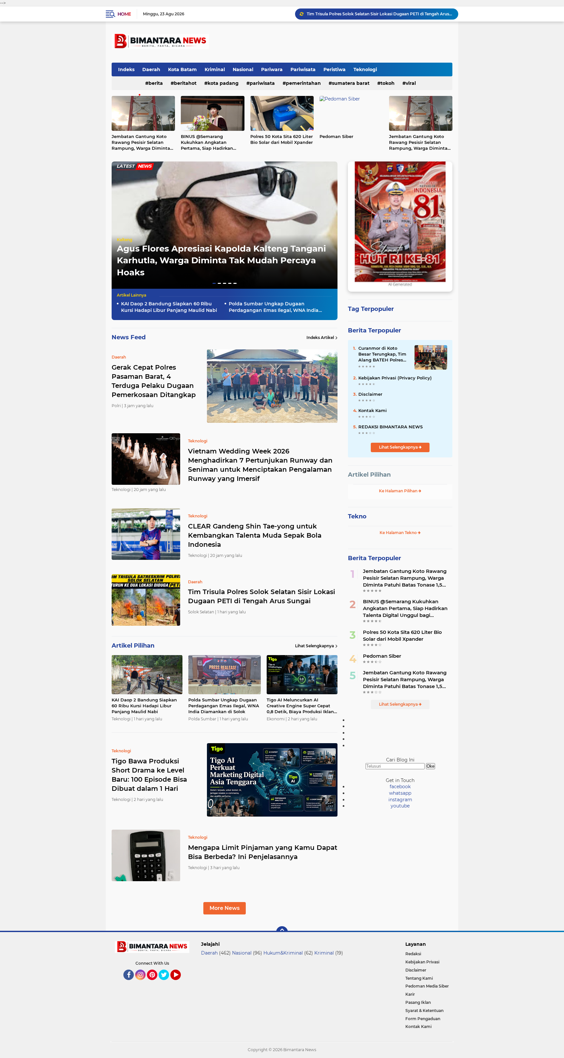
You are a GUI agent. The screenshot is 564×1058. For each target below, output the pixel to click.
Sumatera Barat (350, 83)
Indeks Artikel (320, 337)
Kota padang (223, 83)
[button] (214, 283)
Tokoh (388, 83)
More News (225, 908)
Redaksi (413, 953)
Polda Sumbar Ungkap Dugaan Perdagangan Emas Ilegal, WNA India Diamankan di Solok (274, 307)
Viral (411, 83)
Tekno (357, 516)
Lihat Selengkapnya (314, 645)
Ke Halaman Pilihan (398, 490)
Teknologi (365, 69)
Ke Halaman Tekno (399, 532)
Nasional (243, 69)
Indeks (126, 69)
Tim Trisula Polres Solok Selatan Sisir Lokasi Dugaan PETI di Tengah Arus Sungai (261, 596)
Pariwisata (303, 69)
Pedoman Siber (336, 136)
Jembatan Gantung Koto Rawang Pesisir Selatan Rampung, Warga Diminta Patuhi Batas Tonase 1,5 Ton (142, 142)
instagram (400, 800)
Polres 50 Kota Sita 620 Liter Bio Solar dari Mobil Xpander (281, 139)
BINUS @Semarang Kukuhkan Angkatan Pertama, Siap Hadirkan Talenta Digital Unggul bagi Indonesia (212, 142)
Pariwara (272, 69)
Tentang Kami (419, 978)
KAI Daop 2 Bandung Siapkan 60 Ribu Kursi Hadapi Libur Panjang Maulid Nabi (379, 14)
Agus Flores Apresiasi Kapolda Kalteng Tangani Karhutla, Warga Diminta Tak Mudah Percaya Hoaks (221, 260)
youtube (400, 806)
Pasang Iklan (418, 1002)
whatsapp (400, 793)
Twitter (167, 983)
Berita (156, 83)
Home (124, 14)
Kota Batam (182, 69)
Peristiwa (334, 69)
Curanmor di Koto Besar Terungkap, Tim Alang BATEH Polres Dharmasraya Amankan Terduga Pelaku (382, 354)
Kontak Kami (372, 410)
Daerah (151, 69)
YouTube (180, 983)
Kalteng (124, 239)
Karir (410, 994)
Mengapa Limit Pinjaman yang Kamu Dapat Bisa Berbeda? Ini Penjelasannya (262, 852)
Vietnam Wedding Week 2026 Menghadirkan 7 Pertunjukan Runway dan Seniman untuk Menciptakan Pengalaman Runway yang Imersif (260, 465)
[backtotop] (282, 932)
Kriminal (215, 69)
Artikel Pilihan (369, 474)
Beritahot (185, 83)
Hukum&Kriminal (283, 953)
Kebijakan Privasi (422, 961)
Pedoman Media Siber (427, 986)
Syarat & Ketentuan (424, 1010)
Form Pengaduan (422, 1018)
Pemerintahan (303, 83)
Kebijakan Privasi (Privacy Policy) (395, 377)
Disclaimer (370, 394)
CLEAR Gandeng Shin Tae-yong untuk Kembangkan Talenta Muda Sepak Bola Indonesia (254, 535)
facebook (400, 787)
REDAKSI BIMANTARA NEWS (390, 426)
